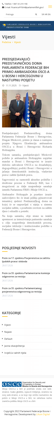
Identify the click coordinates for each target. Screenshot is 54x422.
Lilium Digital (43, 414)
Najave (8, 331)
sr (43, 14)
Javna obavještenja (14, 345)
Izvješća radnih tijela (15, 352)
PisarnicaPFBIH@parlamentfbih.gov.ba (28, 7)
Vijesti (17, 42)
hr (46, 14)
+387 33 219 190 (19, 4)
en (49, 14)
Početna (6, 42)
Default (8, 338)
